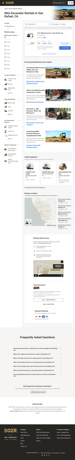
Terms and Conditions (45, 453)
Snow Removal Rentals (42, 435)
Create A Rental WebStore (64, 438)
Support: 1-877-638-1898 (10, 439)
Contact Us (23, 446)
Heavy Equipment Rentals (15, 8)
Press (22, 438)
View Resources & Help (38, 392)
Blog (22, 443)
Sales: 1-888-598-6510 (10, 437)
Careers (23, 441)
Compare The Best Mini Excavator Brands (33, 146)
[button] (12, 37)
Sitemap (63, 453)
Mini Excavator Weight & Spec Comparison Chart (35, 82)
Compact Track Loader (31, 174)
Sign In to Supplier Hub (63, 432)
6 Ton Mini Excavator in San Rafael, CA (50, 33)
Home (6, 8)
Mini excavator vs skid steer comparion (34, 123)
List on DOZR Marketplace (64, 435)
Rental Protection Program (43, 438)
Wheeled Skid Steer (48, 173)
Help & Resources (25, 435)
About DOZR (24, 432)
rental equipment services (45, 243)
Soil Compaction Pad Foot (65, 174)
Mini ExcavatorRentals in (64, 200)
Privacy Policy (56, 453)
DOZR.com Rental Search (42, 432)
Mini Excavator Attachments (35, 102)
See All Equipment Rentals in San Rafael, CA (35, 187)
